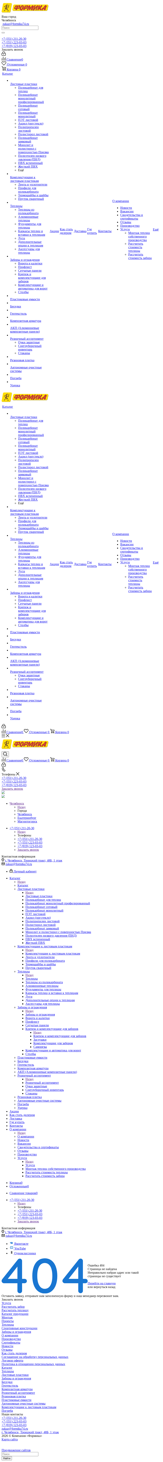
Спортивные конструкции (19, 1328)
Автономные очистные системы (24, 1403)
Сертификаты (11, 1342)
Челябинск (24, 814)
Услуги (30, 1165)
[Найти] (3, 32)
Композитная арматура (17, 1389)
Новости (7, 1346)
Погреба (7, 1410)
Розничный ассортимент (42, 1082)
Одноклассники (25, 1253)
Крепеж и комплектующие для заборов (59, 1036)
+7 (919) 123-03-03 (14, 46)
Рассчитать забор (13, 1306)
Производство (11, 1339)
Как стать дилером (14, 1353)
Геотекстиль (10, 1385)
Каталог (22, 885)
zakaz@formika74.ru (16, 24)
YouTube (20, 1248)
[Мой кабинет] (4, 54)
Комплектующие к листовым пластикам (52, 953)
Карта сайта (10, 1439)
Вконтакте (21, 1243)
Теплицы (31, 978)
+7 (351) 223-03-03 (14, 42)
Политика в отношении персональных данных (33, 1364)
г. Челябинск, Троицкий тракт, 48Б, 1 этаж (33, 860)
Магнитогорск (27, 821)
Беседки (7, 1382)
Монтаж (7, 1317)
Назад (21, 807)
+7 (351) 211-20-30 (14, 38)
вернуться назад (104, 1287)
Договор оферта (12, 1360)
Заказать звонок (12, 788)
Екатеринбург (26, 817)
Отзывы (7, 1349)
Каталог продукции (15, 1314)
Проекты (8, 1321)
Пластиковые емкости (16, 1400)
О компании (25, 1136)
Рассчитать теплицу (15, 1310)
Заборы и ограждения (40, 1014)
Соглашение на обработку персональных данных (35, 1357)
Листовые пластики (38, 896)
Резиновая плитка (14, 1396)
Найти (6, 1458)
